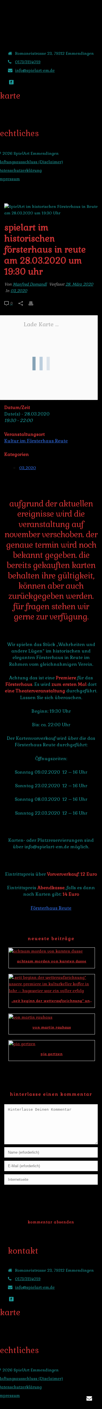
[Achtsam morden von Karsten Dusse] (52, 951)
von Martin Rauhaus (52, 1027)
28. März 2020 (79, 284)
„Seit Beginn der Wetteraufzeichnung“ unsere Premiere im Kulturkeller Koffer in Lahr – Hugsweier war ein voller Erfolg (53, 1001)
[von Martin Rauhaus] (52, 1017)
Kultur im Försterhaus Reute (36, 441)
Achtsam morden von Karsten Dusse (51, 961)
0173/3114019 (28, 61)
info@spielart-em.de (35, 70)
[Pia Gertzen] (52, 1043)
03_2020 (18, 290)
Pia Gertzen (52, 1054)
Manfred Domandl (30, 284)
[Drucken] (34, 303)
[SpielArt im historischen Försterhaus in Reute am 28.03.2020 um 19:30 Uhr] (51, 209)
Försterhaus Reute (51, 908)
